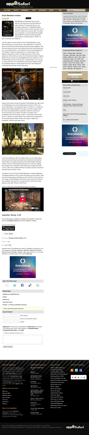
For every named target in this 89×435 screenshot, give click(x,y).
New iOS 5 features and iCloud (59, 380)
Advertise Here (53, 67)
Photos (79, 65)
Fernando (39, 387)
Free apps (66, 55)
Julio (36, 409)
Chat (80, 57)
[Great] (6, 18)
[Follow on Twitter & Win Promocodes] (77, 370)
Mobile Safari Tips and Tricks (58, 405)
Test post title (66, 88)
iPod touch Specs (55, 395)
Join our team (6, 397)
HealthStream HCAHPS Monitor (11, 294)
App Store (26, 250)
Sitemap (4, 404)
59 (31, 377)
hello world (66, 96)
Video (83, 57)
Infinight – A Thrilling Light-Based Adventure (15, 305)
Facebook (22, 285)
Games (9, 252)
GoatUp (5, 297)
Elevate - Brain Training (37, 398)
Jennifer (33, 414)
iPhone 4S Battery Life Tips (58, 378)
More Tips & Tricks (56, 407)
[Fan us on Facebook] (81, 370)
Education (83, 61)
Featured (32, 250)
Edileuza (39, 400)
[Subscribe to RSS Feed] (73, 370)
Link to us (5, 399)
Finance (65, 63)
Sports (78, 63)
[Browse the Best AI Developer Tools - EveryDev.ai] (23, 267)
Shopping (76, 61)
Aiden (32, 409)
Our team (18, 368)
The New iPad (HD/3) (56, 370)
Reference (71, 57)
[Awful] (2, 18)
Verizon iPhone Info (56, 384)
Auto (79, 66)
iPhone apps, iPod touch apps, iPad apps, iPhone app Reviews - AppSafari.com (22, 3)
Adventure (20, 250)
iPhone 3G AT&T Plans (57, 397)
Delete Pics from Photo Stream (59, 374)
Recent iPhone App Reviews (71, 85)
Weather (65, 65)
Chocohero (34, 402)
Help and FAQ (6, 393)
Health (70, 65)
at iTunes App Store (8, 228)
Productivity (66, 59)
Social (76, 57)
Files (82, 59)
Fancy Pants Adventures (37, 408)
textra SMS (34, 383)
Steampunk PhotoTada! (37, 368)
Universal (19, 252)
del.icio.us (30, 285)
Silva (38, 395)
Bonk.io (39, 383)
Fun (76, 59)
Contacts (75, 66)
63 (31, 400)
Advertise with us (7, 395)
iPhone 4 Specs (55, 386)
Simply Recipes (35, 412)
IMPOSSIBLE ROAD (36, 376)
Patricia (34, 404)
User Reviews (12, 18)
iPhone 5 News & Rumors (58, 368)
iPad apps (14, 252)
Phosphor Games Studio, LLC (17, 238)
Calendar (69, 66)
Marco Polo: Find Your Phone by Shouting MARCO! (74, 114)
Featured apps (72, 53)
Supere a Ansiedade (36, 404)
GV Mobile (33, 382)
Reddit (37, 285)
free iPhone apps (10, 373)
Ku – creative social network (70, 119)
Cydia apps (72, 55)
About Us (4, 391)
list (22, 383)
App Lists (78, 55)
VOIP (83, 65)
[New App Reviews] (7, 10)
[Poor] (4, 18)
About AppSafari (68, 13)
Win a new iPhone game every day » (14, 308)
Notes (72, 59)
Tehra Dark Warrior (8, 302)
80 (31, 387)
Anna (32, 373)
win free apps (7, 382)
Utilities (65, 57)
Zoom (10, 18)
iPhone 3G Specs (55, 391)
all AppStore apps (12, 220)
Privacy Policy (46, 425)
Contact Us (5, 401)
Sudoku (33, 372)
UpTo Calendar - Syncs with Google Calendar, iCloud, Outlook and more (37, 392)
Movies (75, 65)
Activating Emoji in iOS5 (57, 376)
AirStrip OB (6, 299)
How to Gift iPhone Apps (57, 401)
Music (84, 55)
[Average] (5, 18)
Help (60, 10)
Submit (51, 10)
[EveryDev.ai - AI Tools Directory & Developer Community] (75, 37)
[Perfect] (8, 18)
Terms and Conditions (35, 425)
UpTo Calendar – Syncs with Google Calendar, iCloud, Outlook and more (73, 105)
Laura (32, 369)
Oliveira (34, 395)
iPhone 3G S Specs (56, 389)
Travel (70, 63)
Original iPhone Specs (57, 393)
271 (31, 395)
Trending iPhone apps (16, 376)
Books (65, 68)
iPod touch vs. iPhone (56, 399)
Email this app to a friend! (7, 285)
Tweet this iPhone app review (14, 285)
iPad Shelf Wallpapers (57, 403)
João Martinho (38, 379)
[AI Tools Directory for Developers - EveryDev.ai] (75, 136)
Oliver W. (37, 373)
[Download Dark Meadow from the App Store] (7, 28)
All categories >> (78, 68)
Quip (64, 110)
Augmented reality (68, 61)
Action (15, 250)
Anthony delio (39, 414)
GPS (79, 59)
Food (73, 63)
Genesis (34, 387)
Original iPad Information (57, 382)
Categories (24, 10)
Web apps (70, 68)
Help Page (29, 254)
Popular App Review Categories (72, 50)
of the (23, 7)
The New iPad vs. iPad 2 (57, 372)
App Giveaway (42, 10)
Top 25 (16, 10)
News (82, 63)
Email (64, 66)
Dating (83, 66)
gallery (17, 383)
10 (31, 404)
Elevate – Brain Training (69, 100)
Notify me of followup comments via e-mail (14, 333)
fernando (34, 400)
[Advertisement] (53, 39)
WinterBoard (34, 386)
